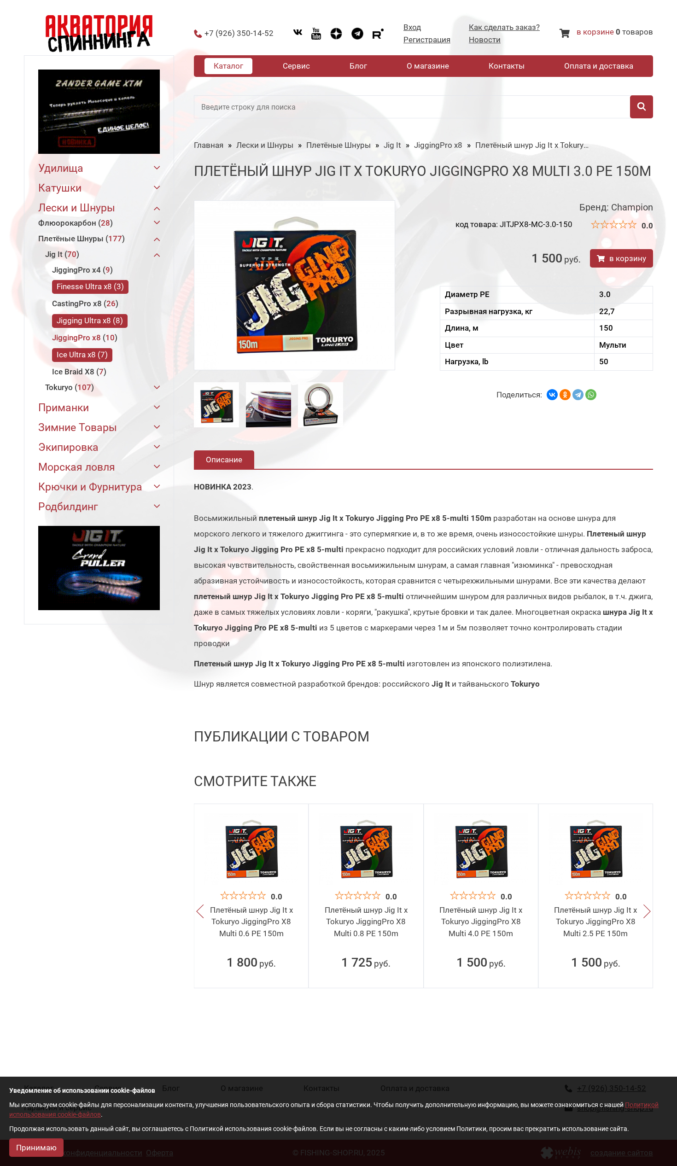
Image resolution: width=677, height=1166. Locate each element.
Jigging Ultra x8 (88, 320)
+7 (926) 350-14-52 (239, 33)
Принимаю (36, 1147)
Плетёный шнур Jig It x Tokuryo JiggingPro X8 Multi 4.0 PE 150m (480, 921)
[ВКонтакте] (552, 394)
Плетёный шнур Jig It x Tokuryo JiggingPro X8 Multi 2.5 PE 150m (595, 921)
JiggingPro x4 (81, 269)
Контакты (507, 65)
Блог (358, 65)
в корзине (595, 31)
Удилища (60, 168)
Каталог (228, 65)
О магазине (428, 65)
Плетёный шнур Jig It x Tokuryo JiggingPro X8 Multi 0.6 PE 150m (251, 921)
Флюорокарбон (74, 222)
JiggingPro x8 (83, 337)
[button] (200, 912)
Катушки (60, 188)
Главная (208, 145)
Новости (485, 40)
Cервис (296, 65)
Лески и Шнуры (76, 208)
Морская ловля (76, 467)
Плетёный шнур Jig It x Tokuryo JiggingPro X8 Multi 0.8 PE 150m (366, 921)
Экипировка (68, 447)
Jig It (60, 254)
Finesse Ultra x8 (89, 286)
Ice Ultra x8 (81, 354)
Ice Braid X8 (78, 371)
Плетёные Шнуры (80, 238)
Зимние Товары (77, 427)
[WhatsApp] (590, 394)
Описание (224, 459)
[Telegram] (578, 394)
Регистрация (426, 40)
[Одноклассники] (565, 394)
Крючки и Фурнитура (90, 487)
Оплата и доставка (598, 65)
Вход (412, 27)
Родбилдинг (68, 506)
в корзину (627, 258)
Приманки (63, 407)
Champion (632, 207)
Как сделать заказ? (504, 27)
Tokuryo (68, 387)
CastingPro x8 (84, 303)
